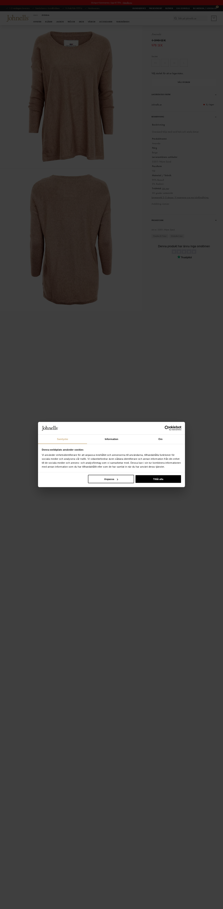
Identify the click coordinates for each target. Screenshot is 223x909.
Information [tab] (111, 439)
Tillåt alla (158, 479)
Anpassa (109, 479)
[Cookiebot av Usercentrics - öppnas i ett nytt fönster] (167, 428)
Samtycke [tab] (62, 439)
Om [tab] (160, 439)
